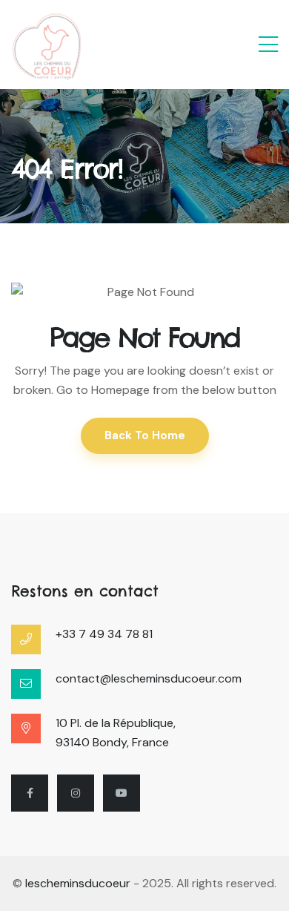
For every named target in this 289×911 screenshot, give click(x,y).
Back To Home (144, 435)
